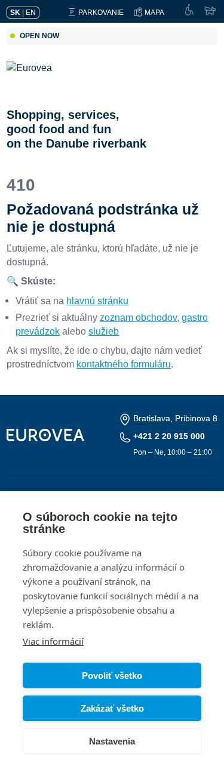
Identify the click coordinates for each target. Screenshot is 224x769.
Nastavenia (112, 741)
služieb (103, 331)
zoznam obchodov (138, 317)
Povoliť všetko (112, 675)
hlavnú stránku (97, 300)
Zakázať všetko (112, 708)
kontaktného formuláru (123, 364)
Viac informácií (53, 641)
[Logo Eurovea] (38, 79)
